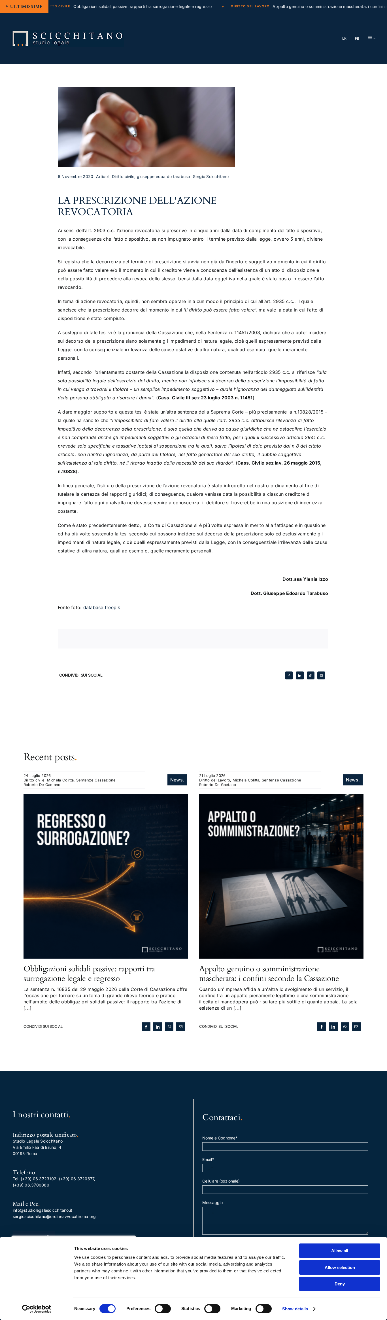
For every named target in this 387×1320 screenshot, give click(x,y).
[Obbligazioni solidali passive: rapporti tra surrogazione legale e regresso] (106, 797)
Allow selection (340, 1267)
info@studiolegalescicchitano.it (42, 1210)
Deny (340, 1283)
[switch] (163, 1308)
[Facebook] (289, 675)
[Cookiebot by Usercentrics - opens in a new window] (36, 1309)
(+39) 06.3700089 (31, 1185)
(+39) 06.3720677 (76, 1178)
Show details (295, 1308)
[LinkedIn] (299, 675)
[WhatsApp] (310, 675)
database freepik (101, 607)
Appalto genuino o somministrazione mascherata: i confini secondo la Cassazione (269, 973)
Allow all (339, 1250)
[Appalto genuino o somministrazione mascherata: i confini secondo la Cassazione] (281, 797)
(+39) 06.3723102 (38, 1178)
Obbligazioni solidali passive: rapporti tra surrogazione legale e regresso (89, 973)
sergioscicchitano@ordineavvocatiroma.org (54, 1216)
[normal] (67, 32)
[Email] (321, 675)
